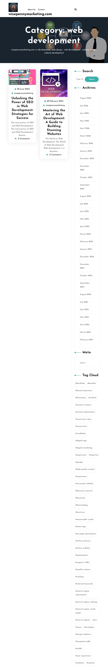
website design (89, 50)
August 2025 (85, 196)
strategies (89, 627)
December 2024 (87, 257)
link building (82, 505)
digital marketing (84, 448)
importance (82, 477)
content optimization (86, 412)
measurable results (85, 519)
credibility (81, 434)
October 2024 (86, 276)
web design (57, 50)
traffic (79, 649)
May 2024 (84, 317)
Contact (41, 10)
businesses (81, 398)
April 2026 (84, 128)
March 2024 (85, 332)
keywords (81, 498)
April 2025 (84, 227)
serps (79, 627)
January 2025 (86, 249)
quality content (83, 570)
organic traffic (83, 562)
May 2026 (84, 121)
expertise (94, 455)
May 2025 (84, 219)
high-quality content (85, 469)
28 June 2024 (23, 89)
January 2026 (86, 151)
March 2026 (85, 136)
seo (95, 620)
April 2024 (84, 325)
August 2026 (85, 98)
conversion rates (84, 419)
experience (81, 455)
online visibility (83, 548)
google (80, 462)
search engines (83, 620)
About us (31, 10)
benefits (92, 383)
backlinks (81, 383)
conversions (82, 426)
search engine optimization (82, 593)
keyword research (84, 491)
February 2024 (86, 340)
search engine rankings (87, 602)
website (91, 663)
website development (54, 53)
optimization (82, 555)
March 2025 (85, 234)
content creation (84, 405)
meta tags (81, 527)
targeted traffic (83, 642)
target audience (84, 634)
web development (72, 50)
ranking (80, 577)
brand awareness (84, 391)
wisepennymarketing (23, 93)
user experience (84, 656)
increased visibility (85, 484)
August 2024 (85, 294)
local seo (81, 512)
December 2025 (87, 159)
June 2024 (84, 310)
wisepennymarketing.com (30, 14)
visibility (80, 663)
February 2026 (86, 144)
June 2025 (84, 211)
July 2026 (84, 106)
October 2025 (86, 178)
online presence (84, 541)
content (93, 398)
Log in (83, 363)
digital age (82, 441)
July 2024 (84, 302)
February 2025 (86, 242)
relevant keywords (85, 584)
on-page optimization (86, 534)
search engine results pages (85, 611)
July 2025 (84, 204)
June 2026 (84, 113)
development (44, 50)
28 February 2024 (55, 101)
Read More (21, 77)
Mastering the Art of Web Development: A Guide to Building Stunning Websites (54, 122)
